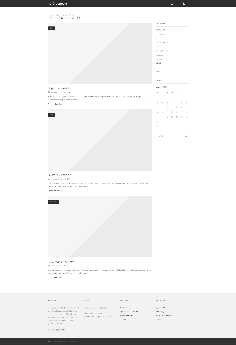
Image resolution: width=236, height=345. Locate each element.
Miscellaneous (161, 63)
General (53, 202)
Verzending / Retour (163, 315)
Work (158, 72)
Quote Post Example (59, 175)
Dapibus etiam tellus (59, 88)
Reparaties (124, 308)
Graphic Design (162, 51)
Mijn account (160, 308)
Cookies (123, 319)
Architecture (160, 34)
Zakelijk (158, 319)
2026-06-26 (160, 30)
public (158, 67)
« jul (157, 126)
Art (51, 28)
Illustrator (159, 55)
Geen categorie (162, 43)
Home (50, 15)
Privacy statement (126, 315)
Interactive (160, 59)
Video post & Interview (61, 261)
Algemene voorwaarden (129, 312)
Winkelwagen (161, 312)
